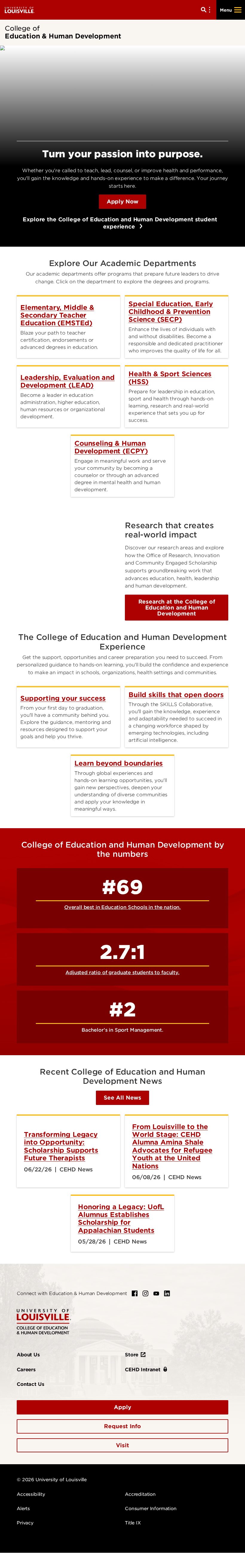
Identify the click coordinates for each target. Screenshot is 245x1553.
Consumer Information (151, 1508)
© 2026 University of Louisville (52, 1479)
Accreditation (140, 1494)
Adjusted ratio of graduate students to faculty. (122, 972)
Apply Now (123, 201)
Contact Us (30, 1384)
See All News (122, 1098)
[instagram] (145, 1294)
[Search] (206, 10)
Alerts (23, 1508)
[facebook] (135, 1294)
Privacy (25, 1523)
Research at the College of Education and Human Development (176, 607)
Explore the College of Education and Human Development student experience (117, 223)
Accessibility (31, 1494)
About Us (28, 1355)
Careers (26, 1369)
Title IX (133, 1523)
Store (131, 1355)
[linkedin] (167, 1294)
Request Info (122, 1426)
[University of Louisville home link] (20, 10)
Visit (122, 1445)
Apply (122, 1407)
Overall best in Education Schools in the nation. (122, 907)
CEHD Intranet (142, 1369)
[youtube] (156, 1294)
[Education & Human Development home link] (44, 1321)
